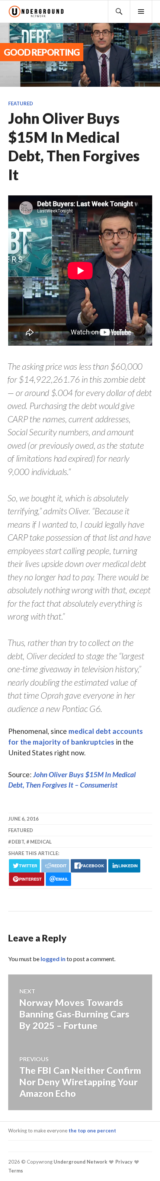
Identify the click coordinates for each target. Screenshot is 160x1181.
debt (18, 842)
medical (41, 842)
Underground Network (79, 1162)
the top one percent (92, 1131)
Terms (15, 1171)
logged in (53, 958)
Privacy (123, 1162)
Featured (20, 103)
